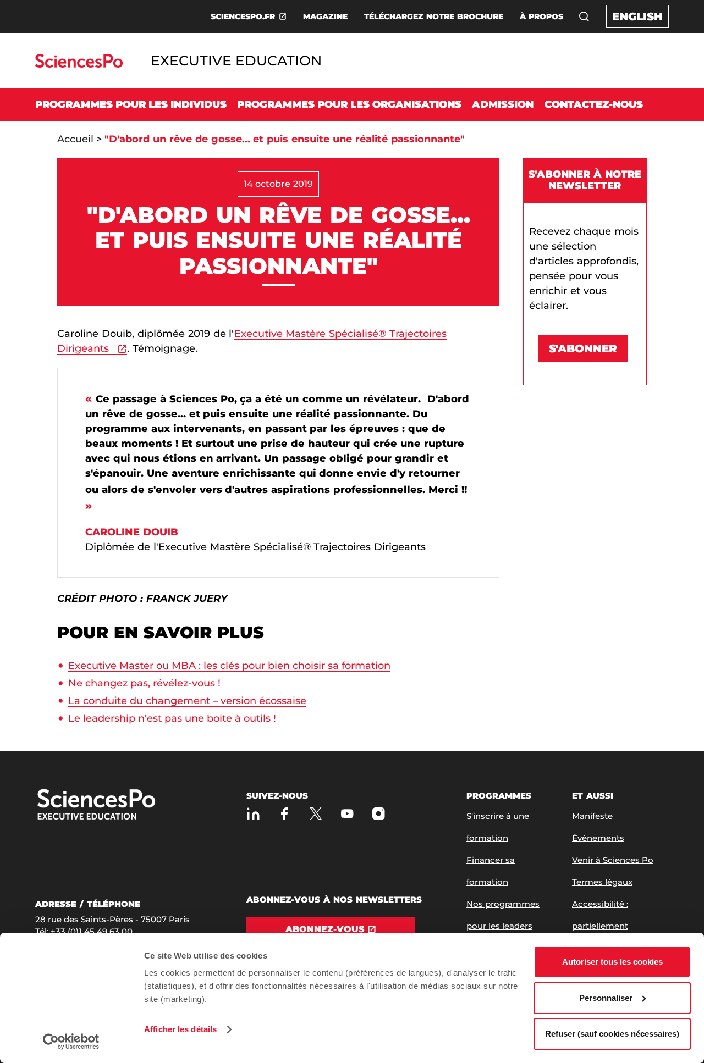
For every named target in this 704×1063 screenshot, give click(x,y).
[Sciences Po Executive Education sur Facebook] (285, 814)
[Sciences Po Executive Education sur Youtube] (347, 814)
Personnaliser (605, 998)
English (637, 16)
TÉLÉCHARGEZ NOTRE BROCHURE (433, 16)
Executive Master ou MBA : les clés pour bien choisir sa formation (229, 666)
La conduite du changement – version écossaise (187, 701)
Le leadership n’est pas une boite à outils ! (172, 718)
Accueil (75, 139)
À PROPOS (541, 16)
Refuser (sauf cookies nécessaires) (612, 1033)
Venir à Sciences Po (612, 860)
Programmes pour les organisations (349, 104)
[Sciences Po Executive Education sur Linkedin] (253, 814)
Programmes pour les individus (131, 104)
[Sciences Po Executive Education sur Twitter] (316, 814)
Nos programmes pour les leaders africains (503, 926)
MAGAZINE (325, 16)
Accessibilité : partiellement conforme (600, 926)
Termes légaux (602, 882)
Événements (598, 838)
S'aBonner (583, 348)
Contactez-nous (593, 104)
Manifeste (592, 816)
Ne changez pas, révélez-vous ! (144, 683)
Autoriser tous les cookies (612, 961)
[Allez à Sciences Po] (131, 805)
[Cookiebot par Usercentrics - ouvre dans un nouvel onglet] (71, 1041)
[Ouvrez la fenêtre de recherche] (584, 16)
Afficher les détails (180, 1029)
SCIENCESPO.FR (243, 16)
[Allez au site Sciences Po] (79, 64)
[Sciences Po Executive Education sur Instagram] (379, 814)
